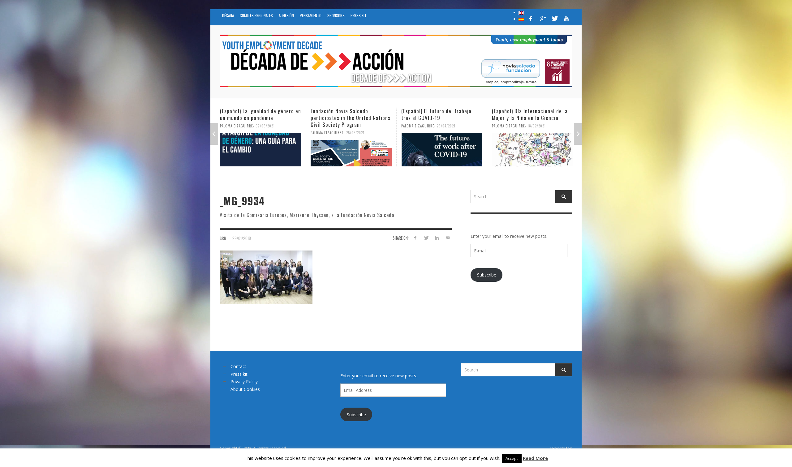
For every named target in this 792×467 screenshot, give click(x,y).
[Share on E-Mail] (447, 237)
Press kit (239, 374)
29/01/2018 (241, 238)
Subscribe (486, 275)
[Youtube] (566, 18)
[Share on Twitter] (426, 237)
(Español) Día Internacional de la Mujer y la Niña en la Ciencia (439, 114)
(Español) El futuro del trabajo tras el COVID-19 (346, 114)
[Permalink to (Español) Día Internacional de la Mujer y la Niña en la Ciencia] (441, 149)
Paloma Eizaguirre (236, 132)
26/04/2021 (355, 125)
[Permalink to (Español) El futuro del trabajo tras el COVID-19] (351, 149)
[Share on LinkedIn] (437, 237)
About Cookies (245, 389)
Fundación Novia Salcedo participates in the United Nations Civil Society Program (260, 117)
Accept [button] (512, 458)
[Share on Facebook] (415, 237)
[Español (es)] (521, 19)
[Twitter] (554, 18)
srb (223, 238)
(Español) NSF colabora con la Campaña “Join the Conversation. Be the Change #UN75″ (530, 117)
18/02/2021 (446, 125)
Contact (238, 366)
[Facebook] (531, 18)
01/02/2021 (536, 132)
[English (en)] (521, 12)
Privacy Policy (244, 381)
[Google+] (543, 18)
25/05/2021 (265, 132)
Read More (535, 458)
